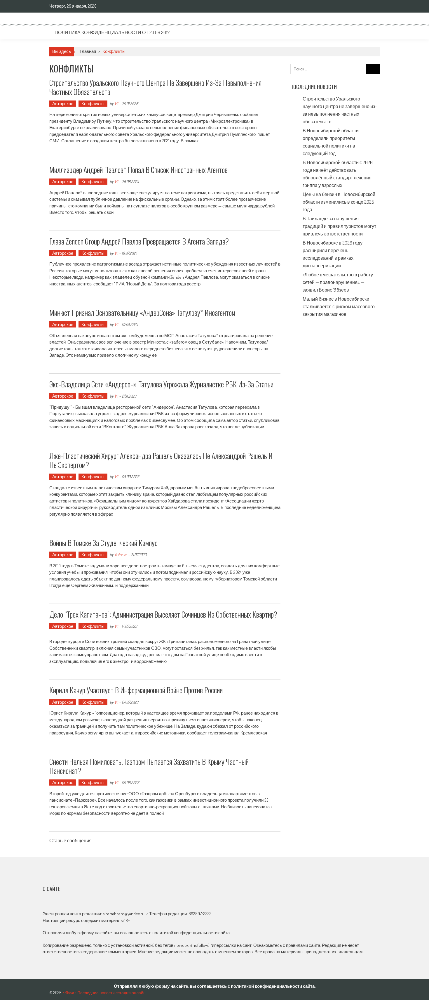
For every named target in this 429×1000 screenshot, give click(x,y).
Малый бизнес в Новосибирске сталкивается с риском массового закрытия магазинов (339, 306)
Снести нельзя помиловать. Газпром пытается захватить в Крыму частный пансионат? (149, 766)
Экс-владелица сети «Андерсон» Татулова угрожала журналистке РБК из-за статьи (161, 384)
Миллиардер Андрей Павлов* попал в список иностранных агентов (138, 169)
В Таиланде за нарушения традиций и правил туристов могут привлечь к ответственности (339, 226)
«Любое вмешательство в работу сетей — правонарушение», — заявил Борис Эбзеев (338, 282)
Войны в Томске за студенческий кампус (103, 542)
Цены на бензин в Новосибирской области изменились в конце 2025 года (339, 201)
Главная (88, 51)
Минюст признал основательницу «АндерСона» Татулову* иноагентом (142, 312)
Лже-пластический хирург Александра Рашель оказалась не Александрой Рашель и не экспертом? (161, 460)
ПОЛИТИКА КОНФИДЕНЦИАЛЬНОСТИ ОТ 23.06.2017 (112, 32)
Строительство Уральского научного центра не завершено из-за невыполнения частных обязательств (155, 87)
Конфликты (92, 103)
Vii (116, 103)
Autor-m (120, 554)
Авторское (62, 103)
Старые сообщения (70, 841)
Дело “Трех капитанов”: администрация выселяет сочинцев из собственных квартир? (163, 614)
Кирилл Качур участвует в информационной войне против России (136, 690)
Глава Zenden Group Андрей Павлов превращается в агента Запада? (139, 241)
